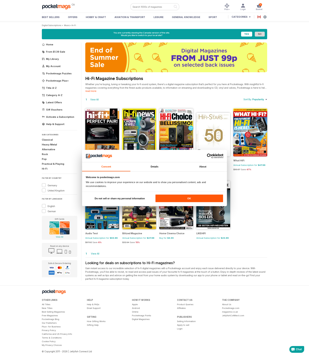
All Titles (46, 304)
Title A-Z (51, 87)
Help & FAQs (93, 304)
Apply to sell (183, 325)
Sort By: (253, 99)
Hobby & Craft (96, 17)
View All (59, 237)
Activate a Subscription (60, 116)
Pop (44, 159)
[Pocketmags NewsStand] (58, 6)
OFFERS (72, 17)
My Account (53, 66)
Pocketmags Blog (50, 319)
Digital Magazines (141, 319)
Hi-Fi (73, 25)
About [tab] (202, 166)
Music (67, 25)
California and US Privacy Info (57, 334)
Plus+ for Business (51, 326)
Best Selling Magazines (53, 311)
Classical (47, 139)
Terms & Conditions (52, 337)
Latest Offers (54, 102)
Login (180, 328)
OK (189, 198)
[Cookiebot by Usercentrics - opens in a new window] (209, 156)
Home (49, 44)
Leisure (159, 17)
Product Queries (185, 304)
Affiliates (181, 308)
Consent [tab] (106, 166)
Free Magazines (50, 315)
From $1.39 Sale (55, 51)
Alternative (48, 149)
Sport (213, 17)
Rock (45, 154)
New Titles (47, 308)
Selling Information (186, 321)
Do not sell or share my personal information (120, 198)
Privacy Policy (49, 330)
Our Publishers (49, 323)
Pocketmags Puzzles (59, 73)
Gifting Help (93, 325)
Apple (135, 304)
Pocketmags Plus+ (57, 80)
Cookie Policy (49, 341)
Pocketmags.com (230, 308)
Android (136, 308)
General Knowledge (186, 17)
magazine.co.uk (230, 311)
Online (135, 311)
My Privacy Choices (52, 345)
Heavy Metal (49, 144)
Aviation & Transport (129, 17)
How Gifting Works (96, 321)
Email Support (94, 308)
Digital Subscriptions (51, 25)
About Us (226, 304)
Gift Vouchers (54, 109)
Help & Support (55, 124)
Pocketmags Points (141, 315)
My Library (52, 58)
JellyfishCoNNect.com (233, 315)
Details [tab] (155, 166)
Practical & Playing (53, 163)
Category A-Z (54, 95)
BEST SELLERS (51, 17)
